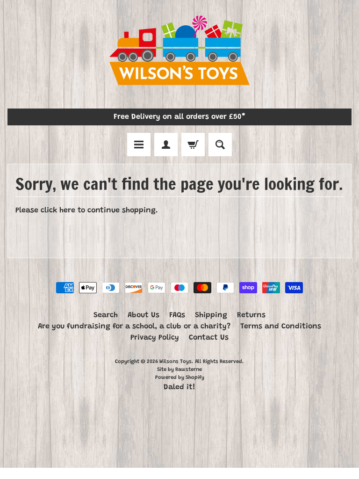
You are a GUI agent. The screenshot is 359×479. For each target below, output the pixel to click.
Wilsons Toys (175, 361)
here (67, 210)
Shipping (211, 315)
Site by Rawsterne (179, 369)
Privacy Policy (154, 337)
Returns (251, 315)
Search (105, 315)
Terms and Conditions (280, 326)
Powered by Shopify (179, 377)
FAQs (177, 315)
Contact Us (209, 337)
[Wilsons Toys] (179, 51)
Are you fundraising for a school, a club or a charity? (134, 326)
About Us (143, 315)
